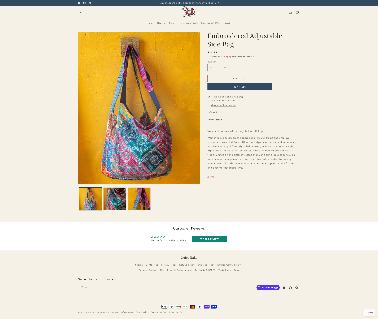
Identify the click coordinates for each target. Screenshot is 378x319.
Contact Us (152, 265)
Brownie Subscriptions (179, 270)
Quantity (211, 62)
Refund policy (127, 312)
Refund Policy (186, 265)
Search (139, 265)
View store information (223, 105)
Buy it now (239, 87)
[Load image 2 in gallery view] (114, 198)
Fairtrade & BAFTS (205, 270)
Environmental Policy (229, 265)
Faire (236, 270)
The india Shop (93, 312)
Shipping (227, 57)
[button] (81, 12)
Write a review (209, 238)
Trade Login (224, 270)
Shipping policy (176, 312)
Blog (162, 270)
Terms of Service (148, 270)
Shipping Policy (206, 265)
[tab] (214, 120)
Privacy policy (142, 312)
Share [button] (213, 177)
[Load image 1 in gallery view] (90, 198)
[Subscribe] (128, 287)
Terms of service (158, 312)
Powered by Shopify (109, 312)
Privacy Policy (168, 265)
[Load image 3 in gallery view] (139, 198)
